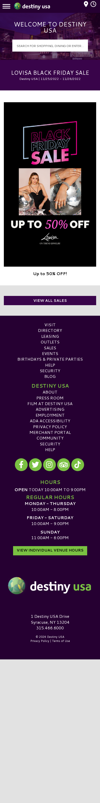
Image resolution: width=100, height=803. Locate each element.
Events (50, 353)
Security (50, 371)
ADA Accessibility (50, 421)
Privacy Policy (50, 426)
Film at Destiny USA (50, 403)
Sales (50, 348)
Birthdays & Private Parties (50, 359)
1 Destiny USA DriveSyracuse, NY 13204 (50, 619)
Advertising (50, 409)
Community (50, 438)
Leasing (50, 336)
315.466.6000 (50, 628)
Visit (50, 325)
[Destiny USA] (50, 585)
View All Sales (50, 300)
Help (50, 365)
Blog (50, 376)
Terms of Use (61, 641)
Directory (50, 330)
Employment (50, 415)
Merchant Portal (50, 432)
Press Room (50, 398)
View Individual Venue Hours (50, 550)
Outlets (50, 342)
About (50, 392)
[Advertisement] (50, 711)
